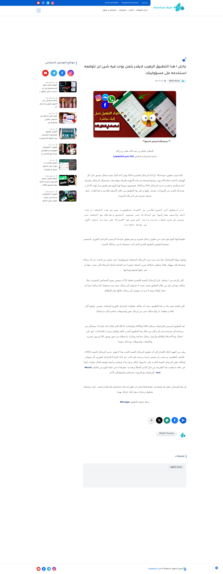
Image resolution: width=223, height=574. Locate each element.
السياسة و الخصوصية (130, 3)
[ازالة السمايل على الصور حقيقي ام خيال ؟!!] (68, 102)
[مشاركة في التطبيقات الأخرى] (151, 420)
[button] (175, 420)
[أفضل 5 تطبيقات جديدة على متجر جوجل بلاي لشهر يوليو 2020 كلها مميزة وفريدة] (68, 196)
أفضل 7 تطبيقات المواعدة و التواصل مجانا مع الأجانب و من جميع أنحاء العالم (49, 151)
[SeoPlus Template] (184, 569)
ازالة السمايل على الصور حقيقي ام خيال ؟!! (48, 104)
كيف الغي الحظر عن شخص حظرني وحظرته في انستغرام (48, 120)
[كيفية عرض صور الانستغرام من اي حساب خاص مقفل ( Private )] (68, 86)
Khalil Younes (174, 81)
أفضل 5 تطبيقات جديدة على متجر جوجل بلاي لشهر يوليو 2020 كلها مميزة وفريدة (49, 198)
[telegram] (48, 3)
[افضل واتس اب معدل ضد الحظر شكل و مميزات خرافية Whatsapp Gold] (68, 164)
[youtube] (38, 3)
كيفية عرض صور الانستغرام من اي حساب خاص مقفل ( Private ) (48, 89)
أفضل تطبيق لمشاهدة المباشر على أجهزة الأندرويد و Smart (48, 135)
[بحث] (39, 10)
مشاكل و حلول (109, 10)
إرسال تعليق (176, 467)
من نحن (145, 3)
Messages (125, 402)
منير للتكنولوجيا (154, 569)
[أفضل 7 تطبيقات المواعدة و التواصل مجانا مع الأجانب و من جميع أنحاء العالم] (68, 149)
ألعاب (131, 10)
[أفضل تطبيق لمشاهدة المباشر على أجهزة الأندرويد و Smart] (68, 133)
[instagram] (52, 3)
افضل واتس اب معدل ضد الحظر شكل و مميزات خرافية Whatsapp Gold (49, 167)
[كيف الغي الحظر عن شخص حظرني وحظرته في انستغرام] (68, 117)
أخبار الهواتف (142, 10)
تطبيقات (122, 10)
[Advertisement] (111, 39)
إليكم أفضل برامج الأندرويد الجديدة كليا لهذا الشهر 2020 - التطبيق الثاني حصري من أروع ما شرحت (48, 182)
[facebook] (43, 3)
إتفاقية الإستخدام (111, 3)
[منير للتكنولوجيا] (169, 7)
